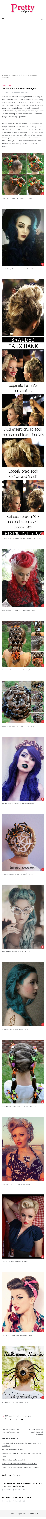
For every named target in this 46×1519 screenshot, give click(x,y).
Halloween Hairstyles (23, 1416)
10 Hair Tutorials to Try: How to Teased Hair (12, 1430)
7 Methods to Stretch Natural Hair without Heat (20, 1467)
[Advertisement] (23, 48)
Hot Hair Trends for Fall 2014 (12, 1450)
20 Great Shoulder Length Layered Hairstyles (35, 1432)
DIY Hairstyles (10, 1416)
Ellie (7, 92)
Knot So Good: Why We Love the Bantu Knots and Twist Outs (22, 1485)
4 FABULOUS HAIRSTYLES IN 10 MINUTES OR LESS (19, 1464)
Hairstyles (6, 85)
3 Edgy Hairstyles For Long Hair (13, 1460)
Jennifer (8, 1490)
